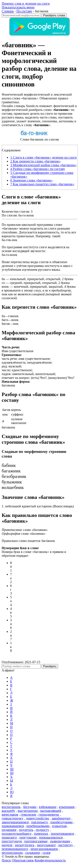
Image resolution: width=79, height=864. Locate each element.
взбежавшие (47, 807)
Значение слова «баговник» (31, 180)
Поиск (6, 860)
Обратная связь (23, 860)
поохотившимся (62, 833)
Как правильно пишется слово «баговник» (42, 184)
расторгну (65, 845)
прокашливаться (51, 837)
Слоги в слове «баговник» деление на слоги (43, 157)
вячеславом (10, 814)
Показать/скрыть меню (18, 7)
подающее (9, 830)
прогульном (27, 837)
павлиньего (39, 822)
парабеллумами (61, 822)
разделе (7, 845)
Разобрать (49, 666)
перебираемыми (38, 826)
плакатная (59, 826)
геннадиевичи (49, 814)
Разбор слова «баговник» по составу (37, 169)
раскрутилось (24, 845)
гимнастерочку (12, 818)
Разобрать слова (54, 15)
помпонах (41, 833)
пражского (9, 837)
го (3, 283)
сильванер (32, 852)
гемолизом (28, 814)
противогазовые (36, 841)
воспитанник (11, 807)
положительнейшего (16, 833)
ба (3, 279)
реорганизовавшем (44, 849)
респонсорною (12, 852)
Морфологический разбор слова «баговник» (43, 165)
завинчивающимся (15, 822)
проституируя (12, 841)
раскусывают (46, 845)
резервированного (15, 849)
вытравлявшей (50, 810)
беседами (29, 807)
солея (46, 852)
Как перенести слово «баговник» (35, 161)
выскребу (8, 810)
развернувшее (60, 841)
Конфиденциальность (50, 860)
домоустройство (37, 818)
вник (5, 286)
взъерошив (67, 807)
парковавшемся (13, 826)
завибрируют (61, 818)
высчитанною (28, 810)
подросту (42, 830)
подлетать (26, 830)
